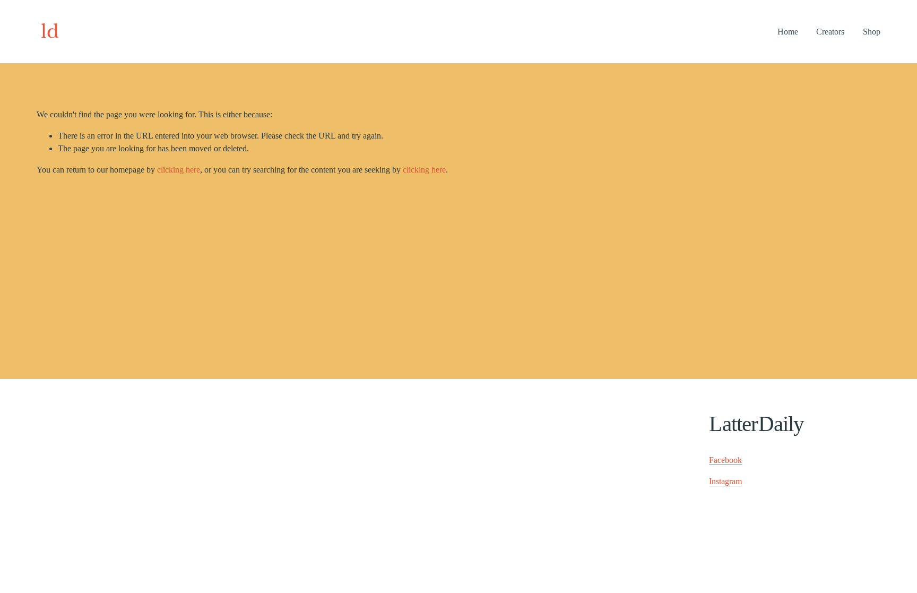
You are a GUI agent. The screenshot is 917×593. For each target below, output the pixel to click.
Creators (830, 31)
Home (787, 31)
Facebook (725, 460)
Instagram (725, 481)
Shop (871, 31)
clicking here (178, 169)
